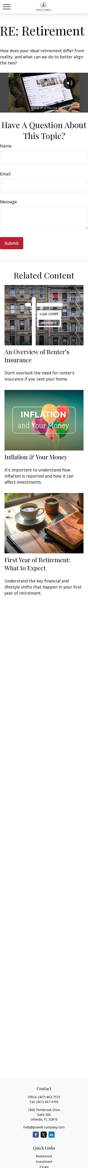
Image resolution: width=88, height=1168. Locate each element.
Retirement (44, 1156)
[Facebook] (36, 1135)
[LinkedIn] (52, 1135)
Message (8, 201)
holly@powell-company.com (44, 1127)
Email (5, 174)
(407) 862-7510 (49, 1097)
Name (6, 146)
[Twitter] (44, 1135)
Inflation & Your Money (36, 457)
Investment (44, 1161)
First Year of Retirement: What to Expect (37, 564)
